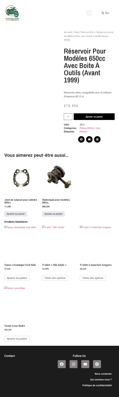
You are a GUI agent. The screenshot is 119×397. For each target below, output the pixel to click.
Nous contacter (103, 373)
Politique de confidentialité (97, 385)
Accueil (68, 32)
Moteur (83, 131)
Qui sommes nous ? (101, 379)
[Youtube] (85, 364)
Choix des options (55, 277)
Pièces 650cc (88, 32)
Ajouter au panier (94, 116)
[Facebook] (62, 364)
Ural (76, 32)
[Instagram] (73, 364)
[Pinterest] (97, 364)
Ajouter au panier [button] (16, 214)
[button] (89, 13)
